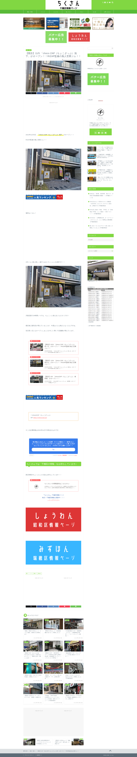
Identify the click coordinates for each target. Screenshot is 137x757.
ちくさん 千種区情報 (62, 455)
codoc (75, 455)
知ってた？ (69, 11)
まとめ (94, 11)
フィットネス (29, 573)
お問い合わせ (107, 11)
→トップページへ (53, 500)
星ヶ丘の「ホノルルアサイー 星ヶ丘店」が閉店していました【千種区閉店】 (101, 226)
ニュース (56, 11)
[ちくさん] (68, 9)
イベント (43, 11)
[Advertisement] (53, 115)
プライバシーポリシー (29, 755)
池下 (36, 573)
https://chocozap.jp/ (40, 417)
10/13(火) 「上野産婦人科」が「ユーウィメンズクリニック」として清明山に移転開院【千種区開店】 (101, 219)
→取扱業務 (90, 322)
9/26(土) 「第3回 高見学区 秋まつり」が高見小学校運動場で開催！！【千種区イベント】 (101, 195)
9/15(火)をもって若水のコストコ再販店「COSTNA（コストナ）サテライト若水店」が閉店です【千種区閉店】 (100, 203)
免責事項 (38, 755)
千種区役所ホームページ (94, 281)
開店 (40, 573)
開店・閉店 (30, 11)
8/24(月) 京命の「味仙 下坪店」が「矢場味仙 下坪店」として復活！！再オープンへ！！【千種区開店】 (101, 211)
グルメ (81, 11)
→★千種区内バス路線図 (94, 325)
